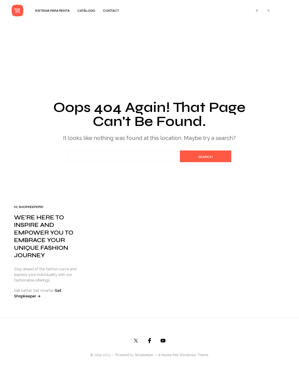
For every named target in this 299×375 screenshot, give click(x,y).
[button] (254, 10)
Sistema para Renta (52, 11)
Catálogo (86, 11)
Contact (111, 11)
